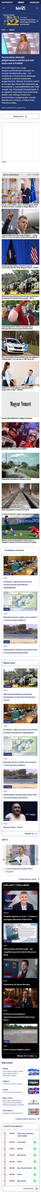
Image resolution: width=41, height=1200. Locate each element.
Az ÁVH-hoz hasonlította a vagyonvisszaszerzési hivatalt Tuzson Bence (19, 1017)
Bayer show (8, 1098)
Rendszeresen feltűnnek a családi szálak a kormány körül (18, 870)
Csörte (5, 1090)
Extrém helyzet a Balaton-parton (16, 1049)
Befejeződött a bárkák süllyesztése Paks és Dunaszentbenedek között (20, 651)
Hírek (5, 578)
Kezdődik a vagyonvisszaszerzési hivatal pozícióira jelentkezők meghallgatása (17, 585)
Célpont (6, 1081)
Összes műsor (28, 1188)
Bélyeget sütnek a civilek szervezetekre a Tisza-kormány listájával (20, 618)
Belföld (11, 30)
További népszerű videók (27, 879)
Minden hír (29, 834)
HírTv (3, 30)
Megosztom (19, 116)
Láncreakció (8, 1110)
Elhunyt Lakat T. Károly (12, 827)
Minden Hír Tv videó (25, 1056)
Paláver (6, 913)
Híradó (5, 1069)
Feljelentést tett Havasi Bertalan (16, 984)
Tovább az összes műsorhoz (25, 1119)
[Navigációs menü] (4, 8)
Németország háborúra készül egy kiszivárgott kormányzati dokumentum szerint (28, 23)
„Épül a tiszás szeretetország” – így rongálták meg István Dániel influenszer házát (19, 952)
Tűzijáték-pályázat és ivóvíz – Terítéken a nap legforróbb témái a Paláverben (20, 917)
